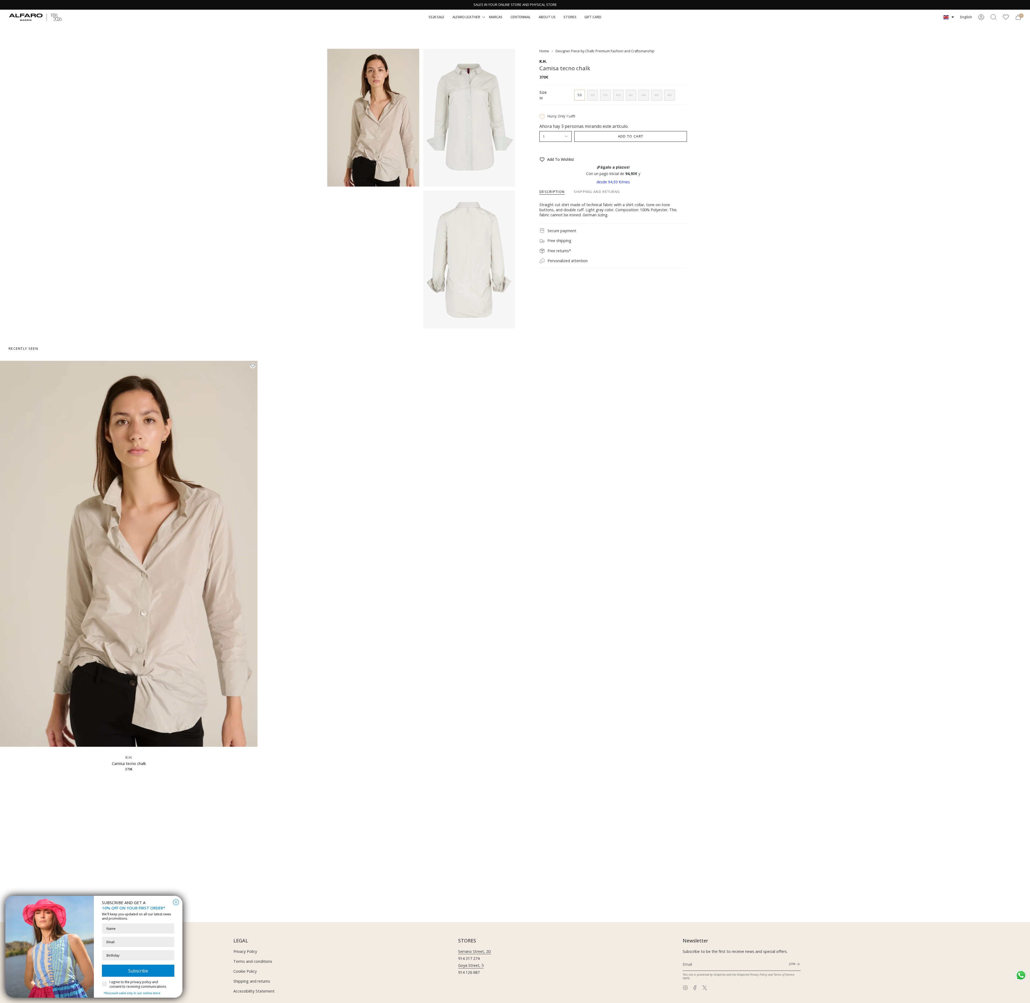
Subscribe (138, 971)
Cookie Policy (245, 971)
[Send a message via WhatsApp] (1021, 975)
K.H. (543, 61)
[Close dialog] (176, 902)
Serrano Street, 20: (474, 951)
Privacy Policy (245, 951)
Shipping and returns (251, 981)
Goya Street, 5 (471, 965)
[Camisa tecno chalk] (129, 554)
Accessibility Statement (254, 991)
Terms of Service (784, 974)
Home (544, 51)
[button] (436, 17)
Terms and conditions (252, 961)
